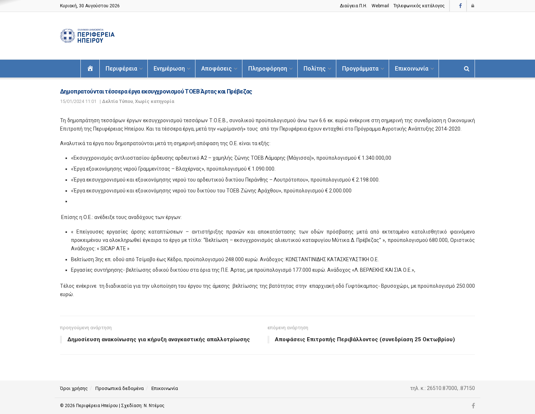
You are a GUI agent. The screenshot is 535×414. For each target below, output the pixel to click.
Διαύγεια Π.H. (353, 5)
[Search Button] (466, 68)
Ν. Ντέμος (154, 405)
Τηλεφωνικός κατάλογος (419, 5)
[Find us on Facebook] (460, 6)
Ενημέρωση (169, 68)
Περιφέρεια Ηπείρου (97, 405)
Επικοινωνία (411, 68)
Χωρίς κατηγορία (154, 101)
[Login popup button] (473, 6)
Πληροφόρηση (267, 68)
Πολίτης (315, 68)
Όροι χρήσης (74, 388)
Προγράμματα (360, 68)
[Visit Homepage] (87, 36)
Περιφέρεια (121, 68)
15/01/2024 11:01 (78, 101)
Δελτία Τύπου (117, 101)
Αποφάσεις (216, 68)
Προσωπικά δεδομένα (119, 388)
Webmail (380, 5)
